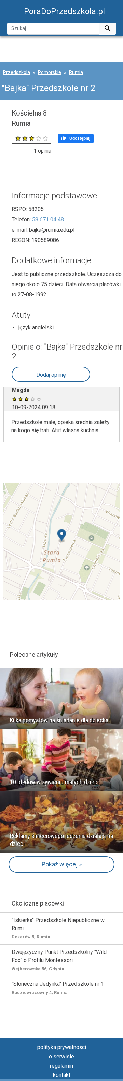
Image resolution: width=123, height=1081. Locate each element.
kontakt (61, 1075)
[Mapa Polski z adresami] (61, 541)
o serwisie (61, 1056)
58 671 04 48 (48, 219)
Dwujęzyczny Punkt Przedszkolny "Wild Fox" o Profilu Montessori (59, 960)
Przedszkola (16, 72)
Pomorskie (49, 72)
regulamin (61, 1065)
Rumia (76, 72)
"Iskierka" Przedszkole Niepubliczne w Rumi (58, 928)
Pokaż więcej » (62, 864)
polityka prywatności (61, 1047)
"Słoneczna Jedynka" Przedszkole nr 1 (58, 988)
